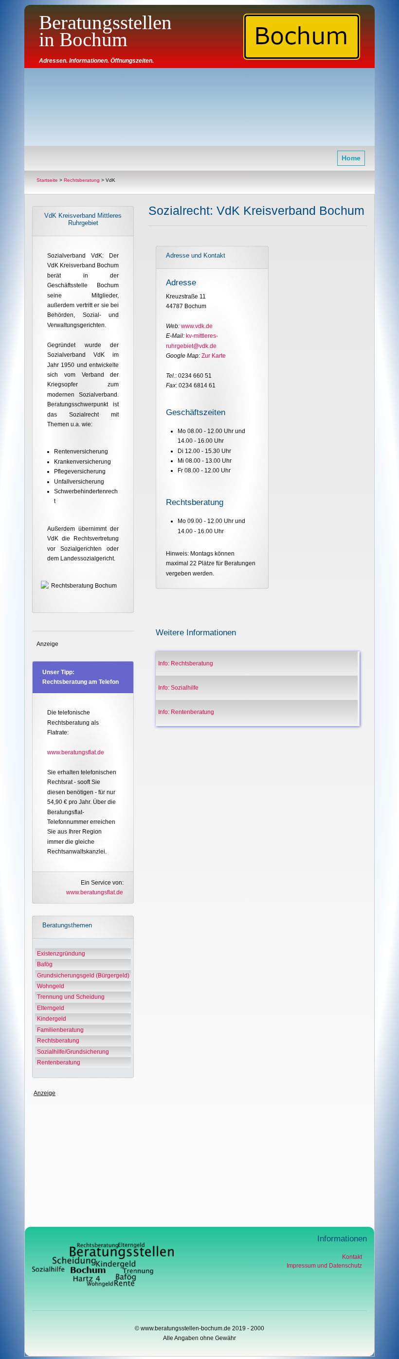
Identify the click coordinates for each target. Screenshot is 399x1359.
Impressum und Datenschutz (324, 1265)
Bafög (44, 964)
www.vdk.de (197, 326)
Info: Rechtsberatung (185, 663)
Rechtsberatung (57, 1040)
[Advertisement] (199, 107)
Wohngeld (50, 986)
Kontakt (352, 1257)
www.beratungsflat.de (75, 752)
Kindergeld (51, 1018)
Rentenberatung (58, 1062)
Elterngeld (50, 1008)
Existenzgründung (60, 953)
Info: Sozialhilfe (178, 687)
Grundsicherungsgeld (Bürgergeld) (82, 975)
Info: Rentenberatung (186, 712)
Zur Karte (213, 355)
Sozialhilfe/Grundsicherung (72, 1051)
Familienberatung (60, 1030)
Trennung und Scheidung (70, 996)
